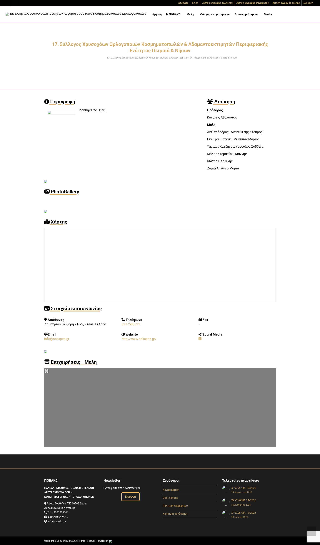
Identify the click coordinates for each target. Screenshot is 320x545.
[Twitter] (9, 3)
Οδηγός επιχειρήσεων (215, 14)
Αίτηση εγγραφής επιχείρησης (252, 3)
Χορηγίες (183, 3)
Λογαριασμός (171, 489)
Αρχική (157, 14)
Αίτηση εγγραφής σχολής (286, 3)
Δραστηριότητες (247, 14)
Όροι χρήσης (170, 497)
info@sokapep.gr (56, 339)
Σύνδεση (308, 3)
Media (268, 14)
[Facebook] (15, 3)
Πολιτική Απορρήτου (175, 505)
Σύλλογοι (99, 57)
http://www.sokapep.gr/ (138, 339)
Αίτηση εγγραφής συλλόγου (217, 3)
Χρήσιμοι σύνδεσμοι (175, 513)
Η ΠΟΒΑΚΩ (173, 14)
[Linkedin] (21, 3)
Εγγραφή (130, 496)
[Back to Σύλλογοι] (160, 462)
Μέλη (191, 14)
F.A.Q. (195, 3)
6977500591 (130, 324)
